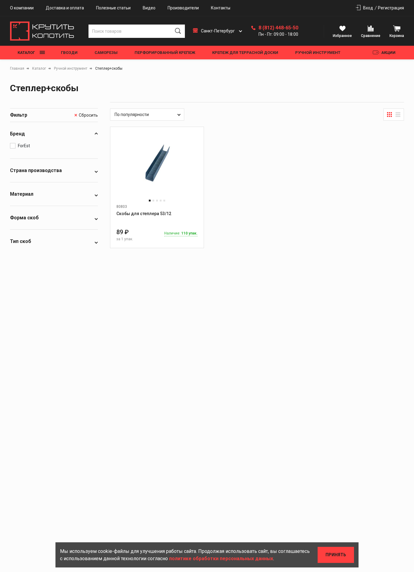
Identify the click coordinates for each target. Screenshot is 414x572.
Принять (336, 554)
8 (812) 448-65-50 (278, 28)
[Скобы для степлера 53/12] (157, 168)
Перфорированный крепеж (165, 52)
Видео (149, 7)
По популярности (132, 114)
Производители (183, 7)
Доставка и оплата (65, 7)
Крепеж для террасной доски (245, 52)
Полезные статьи (113, 7)
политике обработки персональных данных (221, 558)
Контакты (220, 7)
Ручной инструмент (317, 52)
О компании (22, 7)
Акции (388, 52)
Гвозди (69, 52)
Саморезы (106, 52)
